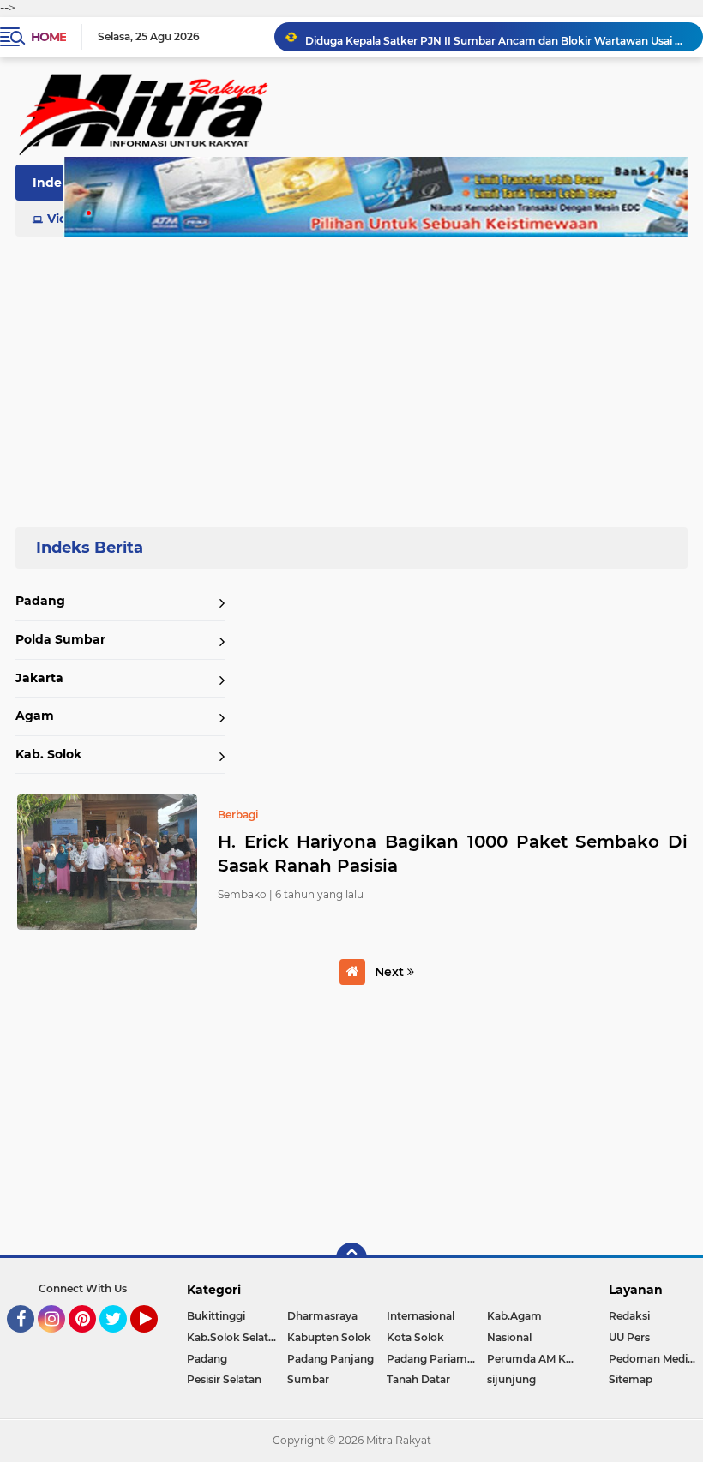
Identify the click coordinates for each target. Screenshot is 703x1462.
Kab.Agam (514, 1315)
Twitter (120, 1340)
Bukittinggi (216, 1315)
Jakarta (39, 678)
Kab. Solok (48, 754)
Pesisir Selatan (224, 1379)
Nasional (509, 1337)
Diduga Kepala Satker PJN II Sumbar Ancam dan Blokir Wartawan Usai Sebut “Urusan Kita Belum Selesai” (496, 36)
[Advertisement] (351, 372)
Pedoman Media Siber (656, 1358)
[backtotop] (351, 1258)
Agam (34, 715)
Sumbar (308, 1379)
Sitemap (630, 1379)
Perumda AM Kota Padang (537, 1358)
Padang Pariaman (433, 1358)
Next (391, 972)
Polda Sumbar (60, 639)
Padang (40, 600)
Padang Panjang (330, 1358)
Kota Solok (415, 1337)
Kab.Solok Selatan (234, 1337)
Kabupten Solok (329, 1337)
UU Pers (629, 1337)
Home (48, 37)
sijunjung (511, 1379)
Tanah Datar (418, 1379)
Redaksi (629, 1315)
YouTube (155, 1340)
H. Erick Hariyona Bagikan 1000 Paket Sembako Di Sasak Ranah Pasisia (453, 853)
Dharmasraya (322, 1315)
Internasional (420, 1315)
